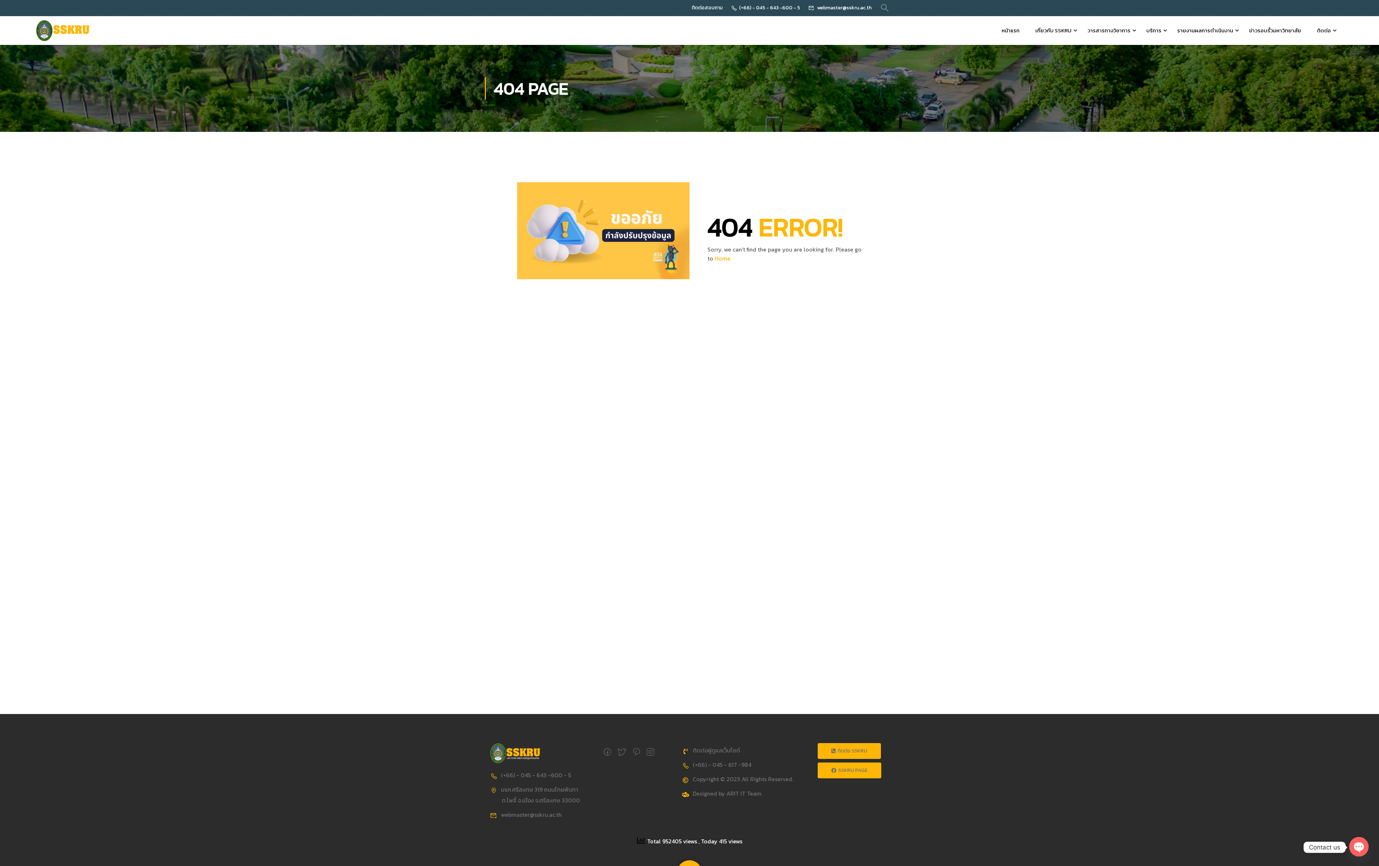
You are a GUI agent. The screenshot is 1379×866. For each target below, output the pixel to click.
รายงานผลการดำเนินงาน (1205, 30)
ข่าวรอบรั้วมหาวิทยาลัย (1275, 30)
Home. (723, 258)
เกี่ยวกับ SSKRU (1053, 30)
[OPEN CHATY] (1359, 843)
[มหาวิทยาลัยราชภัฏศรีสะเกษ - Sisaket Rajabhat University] (63, 30)
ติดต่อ (1324, 30)
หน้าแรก (1011, 30)
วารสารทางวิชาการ (1108, 30)
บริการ (1153, 30)
